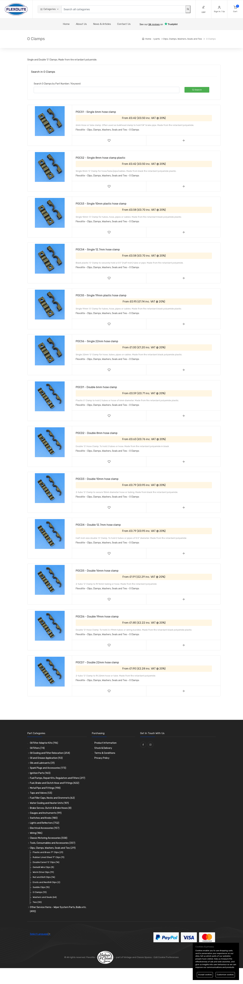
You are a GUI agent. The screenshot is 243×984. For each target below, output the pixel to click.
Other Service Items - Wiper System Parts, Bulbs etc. (58, 909)
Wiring (36, 833)
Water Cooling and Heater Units (49, 803)
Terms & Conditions (104, 753)
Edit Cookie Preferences (166, 957)
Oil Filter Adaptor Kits (44, 743)
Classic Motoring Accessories (48, 838)
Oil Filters (37, 748)
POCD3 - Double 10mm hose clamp (97, 478)
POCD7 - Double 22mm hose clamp (97, 662)
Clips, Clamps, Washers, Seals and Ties (53, 848)
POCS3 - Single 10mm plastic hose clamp (101, 203)
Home (66, 24)
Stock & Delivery (103, 748)
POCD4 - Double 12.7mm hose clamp (98, 524)
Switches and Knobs (44, 818)
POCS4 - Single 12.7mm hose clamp (98, 249)
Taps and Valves (41, 793)
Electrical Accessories (44, 828)
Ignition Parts (40, 773)
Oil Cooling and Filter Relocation (50, 753)
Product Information (105, 743)
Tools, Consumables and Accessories (52, 843)
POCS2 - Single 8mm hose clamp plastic (100, 157)
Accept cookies (205, 975)
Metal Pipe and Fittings (45, 788)
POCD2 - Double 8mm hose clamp (96, 433)
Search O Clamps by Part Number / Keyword (57, 83)
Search (198, 90)
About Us (81, 24)
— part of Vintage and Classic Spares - (134, 957)
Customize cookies (225, 975)
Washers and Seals (45, 897)
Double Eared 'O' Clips (46, 862)
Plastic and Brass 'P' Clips (48, 852)
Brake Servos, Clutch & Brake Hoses (50, 808)
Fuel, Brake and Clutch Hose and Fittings (54, 783)
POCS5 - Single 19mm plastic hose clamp (101, 295)
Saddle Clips (41, 887)
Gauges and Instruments (45, 813)
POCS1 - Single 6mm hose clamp (96, 111)
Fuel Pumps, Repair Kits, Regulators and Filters (57, 778)
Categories (49, 9)
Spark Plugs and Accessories (48, 768)
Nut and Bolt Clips (44, 877)
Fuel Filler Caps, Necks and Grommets (52, 798)
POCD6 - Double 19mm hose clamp (97, 616)
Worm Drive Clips (43, 872)
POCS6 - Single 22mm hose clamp (97, 341)
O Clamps (40, 892)
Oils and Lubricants (42, 763)
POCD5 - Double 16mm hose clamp (97, 570)
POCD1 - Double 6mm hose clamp (96, 387)
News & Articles (102, 24)
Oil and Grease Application (46, 758)
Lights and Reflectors (44, 823)
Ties (37, 902)
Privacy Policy (101, 758)
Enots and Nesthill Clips (46, 882)
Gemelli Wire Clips (43, 867)
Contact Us (124, 24)
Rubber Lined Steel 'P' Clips (48, 857)
